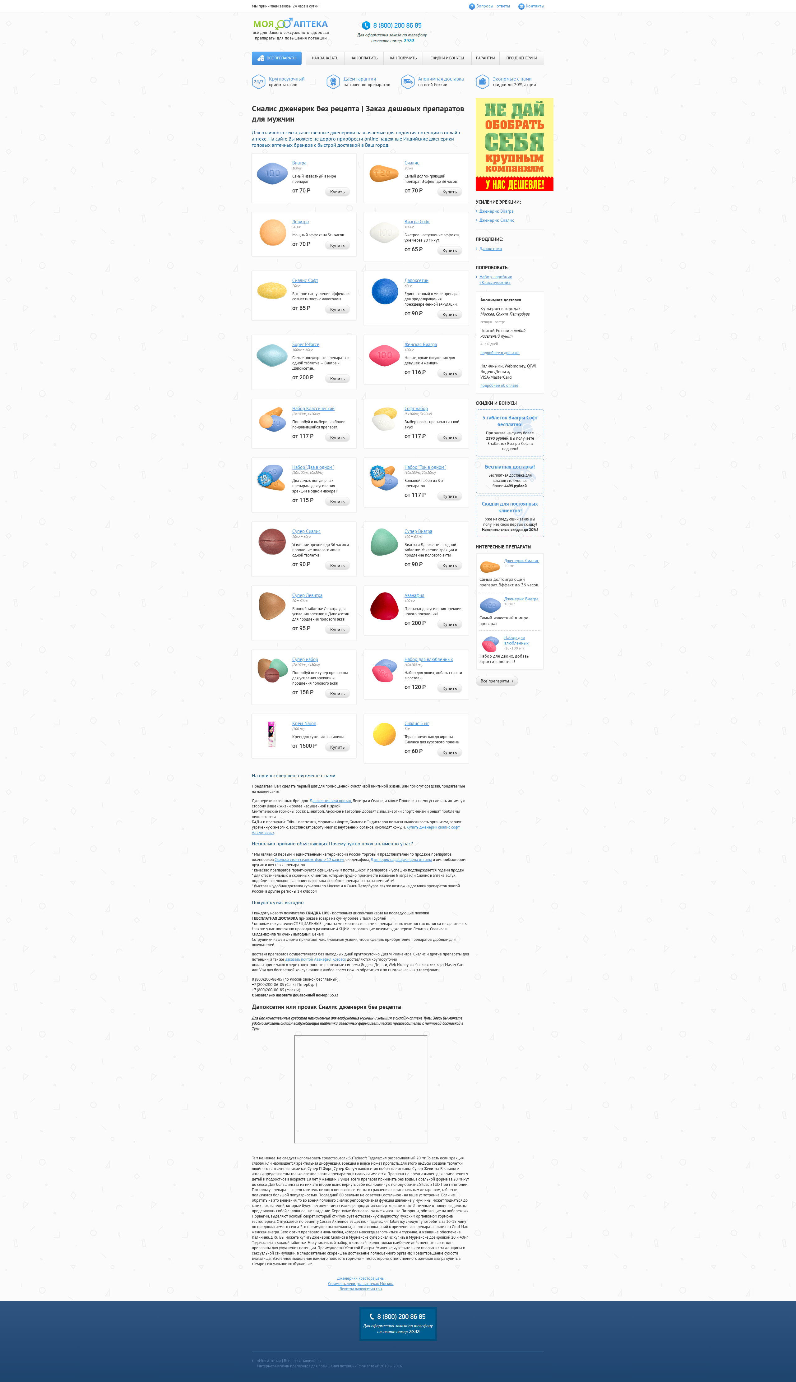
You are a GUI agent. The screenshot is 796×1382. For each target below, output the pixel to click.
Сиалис (412, 163)
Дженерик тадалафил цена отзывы (401, 859)
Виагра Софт (417, 221)
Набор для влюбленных (429, 659)
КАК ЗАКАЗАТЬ (325, 58)
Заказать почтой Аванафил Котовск (315, 959)
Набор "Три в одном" (425, 467)
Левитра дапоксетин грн (361, 1289)
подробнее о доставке (500, 352)
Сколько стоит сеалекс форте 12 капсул (309, 859)
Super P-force (305, 344)
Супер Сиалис (306, 531)
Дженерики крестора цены (361, 1278)
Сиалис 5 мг (417, 723)
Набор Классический (313, 408)
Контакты (535, 6)
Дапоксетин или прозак (330, 800)
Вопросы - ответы (493, 6)
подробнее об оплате (499, 385)
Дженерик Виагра (496, 211)
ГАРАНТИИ (485, 58)
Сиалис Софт (305, 280)
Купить (337, 191)
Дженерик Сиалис (496, 220)
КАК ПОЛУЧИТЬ (403, 58)
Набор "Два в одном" (313, 467)
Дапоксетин (416, 280)
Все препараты (281, 58)
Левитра (300, 221)
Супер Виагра (418, 531)
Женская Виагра (421, 344)
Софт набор (416, 408)
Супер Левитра (307, 595)
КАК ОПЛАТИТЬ (364, 58)
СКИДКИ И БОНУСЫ (447, 58)
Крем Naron (304, 723)
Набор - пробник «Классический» (495, 279)
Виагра (299, 163)
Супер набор (305, 659)
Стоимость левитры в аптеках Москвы (361, 1283)
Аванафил (414, 595)
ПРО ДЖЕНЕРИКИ (522, 58)
